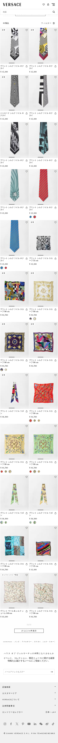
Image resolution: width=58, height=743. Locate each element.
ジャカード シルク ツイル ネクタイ (12, 114)
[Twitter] (17, 724)
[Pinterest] (23, 724)
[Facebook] (11, 724)
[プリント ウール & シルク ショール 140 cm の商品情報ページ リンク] (14, 591)
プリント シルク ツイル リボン (12, 412)
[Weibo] (47, 724)
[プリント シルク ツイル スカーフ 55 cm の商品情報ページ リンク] (43, 238)
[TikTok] (53, 724)
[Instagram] (5, 724)
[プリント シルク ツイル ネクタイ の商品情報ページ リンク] (14, 46)
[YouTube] (29, 724)
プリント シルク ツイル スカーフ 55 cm (41, 259)
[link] (7, 641)
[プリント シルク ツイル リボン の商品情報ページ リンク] (14, 391)
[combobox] (29, 12)
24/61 (29, 624)
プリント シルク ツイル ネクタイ (12, 67)
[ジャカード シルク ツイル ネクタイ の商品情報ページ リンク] (14, 93)
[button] (48, 4)
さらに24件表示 (29, 631)
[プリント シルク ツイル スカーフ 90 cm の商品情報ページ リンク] (14, 289)
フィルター (46, 23)
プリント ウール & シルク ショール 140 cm (12, 612)
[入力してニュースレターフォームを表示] (52, 671)
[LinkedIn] (35, 724)
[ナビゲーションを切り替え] (53, 4)
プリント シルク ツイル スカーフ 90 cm (12, 310)
